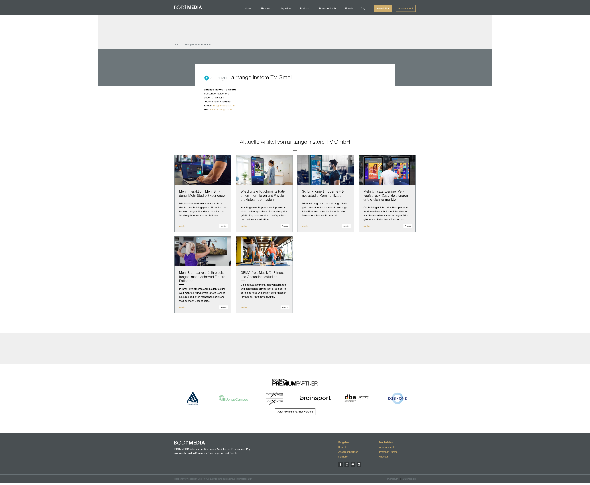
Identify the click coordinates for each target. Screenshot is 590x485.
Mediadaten (386, 442)
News (248, 8)
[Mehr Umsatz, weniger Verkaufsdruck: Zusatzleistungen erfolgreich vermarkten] (387, 170)
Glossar (383, 456)
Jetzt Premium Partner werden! (295, 411)
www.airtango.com (221, 109)
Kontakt (342, 447)
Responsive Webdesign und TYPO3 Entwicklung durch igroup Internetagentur (213, 478)
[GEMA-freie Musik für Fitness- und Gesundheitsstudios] (264, 251)
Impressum (392, 478)
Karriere (343, 456)
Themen (265, 8)
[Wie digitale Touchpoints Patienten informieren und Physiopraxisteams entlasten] (264, 170)
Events (349, 8)
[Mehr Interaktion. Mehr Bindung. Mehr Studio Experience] (203, 170)
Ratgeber (343, 442)
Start (177, 44)
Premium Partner (388, 451)
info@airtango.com (224, 105)
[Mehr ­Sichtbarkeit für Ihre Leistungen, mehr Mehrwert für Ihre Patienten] (203, 251)
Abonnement (405, 8)
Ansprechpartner (348, 451)
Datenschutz (409, 478)
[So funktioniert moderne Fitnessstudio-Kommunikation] (325, 170)
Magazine (285, 8)
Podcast (305, 8)
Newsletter (383, 8)
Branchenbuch (327, 8)
